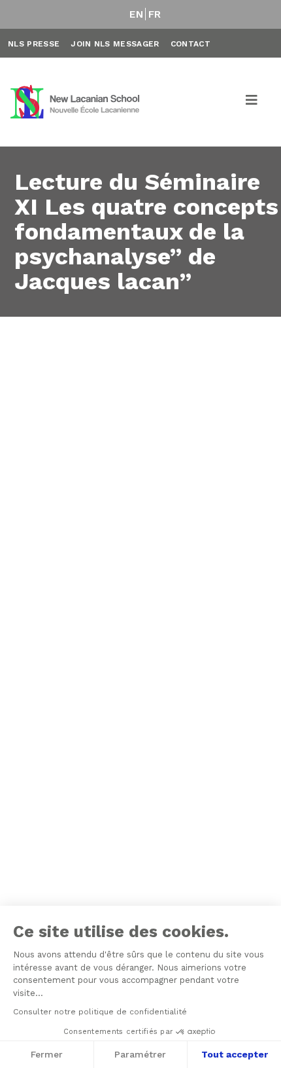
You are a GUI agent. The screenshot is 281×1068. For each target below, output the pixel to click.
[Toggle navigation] (252, 102)
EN (136, 14)
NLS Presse (33, 43)
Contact (190, 43)
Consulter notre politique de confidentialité (100, 1011)
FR (154, 14)
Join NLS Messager (115, 43)
